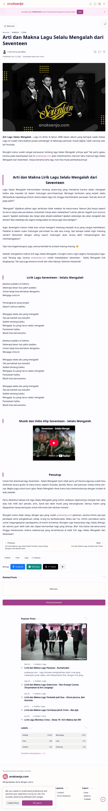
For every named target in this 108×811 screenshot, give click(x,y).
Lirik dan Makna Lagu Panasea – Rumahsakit (46, 668)
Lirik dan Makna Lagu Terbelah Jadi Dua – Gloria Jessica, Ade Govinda (54, 699)
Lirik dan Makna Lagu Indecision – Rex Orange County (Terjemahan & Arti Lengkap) (51, 686)
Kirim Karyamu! (64, 796)
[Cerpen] (37, 746)
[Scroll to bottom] (103, 799)
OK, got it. (37, 803)
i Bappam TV (100, 805)
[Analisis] (7, 557)
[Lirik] (71, 741)
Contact (60, 792)
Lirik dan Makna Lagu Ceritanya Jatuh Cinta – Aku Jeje (51, 710)
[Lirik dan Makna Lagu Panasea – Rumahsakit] (54, 641)
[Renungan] (71, 735)
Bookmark (37, 12)
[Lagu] (26, 557)
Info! (80, 12)
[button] (4, 4)
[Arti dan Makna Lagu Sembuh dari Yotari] (79, 545)
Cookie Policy (13, 803)
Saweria (87, 796)
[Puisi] (37, 741)
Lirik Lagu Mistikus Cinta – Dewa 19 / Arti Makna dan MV (52, 719)
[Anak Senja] (17, 4)
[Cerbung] (71, 746)
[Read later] (95, 52)
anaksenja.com (43, 155)
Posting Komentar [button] (54, 602)
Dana (86, 792)
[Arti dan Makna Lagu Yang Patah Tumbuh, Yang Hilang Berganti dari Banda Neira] (28, 545)
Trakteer (87, 799)
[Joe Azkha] (16, 52)
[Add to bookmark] (84, 626)
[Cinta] (17, 557)
